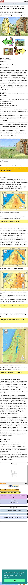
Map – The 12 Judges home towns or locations (11, 372)
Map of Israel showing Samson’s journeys (10, 221)
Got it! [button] (14, 580)
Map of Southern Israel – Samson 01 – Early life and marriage (12, 320)
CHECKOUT (3, 483)
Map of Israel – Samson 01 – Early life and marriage (12, 305)
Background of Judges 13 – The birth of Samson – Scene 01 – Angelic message (14, 169)
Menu (14, 3)
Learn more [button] (7, 577)
